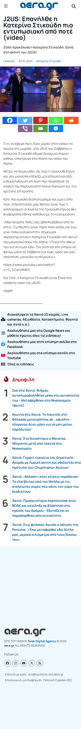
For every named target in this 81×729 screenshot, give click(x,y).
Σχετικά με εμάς (16, 674)
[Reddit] (71, 120)
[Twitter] (25, 120)
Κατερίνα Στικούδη (48, 61)
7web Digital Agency (42, 641)
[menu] (5, 6)
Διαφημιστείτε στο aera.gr (45, 674)
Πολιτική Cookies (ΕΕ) (57, 680)
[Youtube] (23, 663)
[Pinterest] (40, 120)
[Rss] (40, 663)
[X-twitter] (31, 663)
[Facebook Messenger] (56, 128)
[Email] (40, 128)
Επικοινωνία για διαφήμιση (23, 680)
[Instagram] (15, 663)
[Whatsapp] (56, 120)
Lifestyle (9, 61)
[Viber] (25, 128)
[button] (74, 6)
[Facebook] (9, 120)
